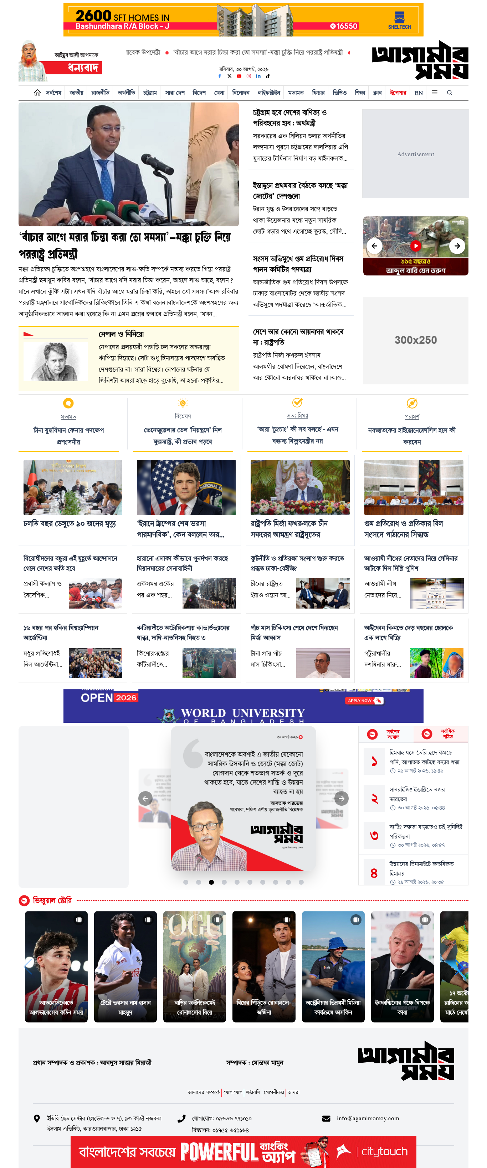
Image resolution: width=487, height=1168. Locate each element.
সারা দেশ (175, 92)
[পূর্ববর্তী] (374, 246)
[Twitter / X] (229, 76)
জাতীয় (76, 92)
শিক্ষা (360, 92)
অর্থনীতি (126, 92)
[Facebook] (219, 76)
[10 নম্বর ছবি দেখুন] (301, 882)
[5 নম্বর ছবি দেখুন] (237, 882)
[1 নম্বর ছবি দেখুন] (186, 882)
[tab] (386, 734)
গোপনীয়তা (274, 1092)
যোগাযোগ (233, 1092)
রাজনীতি (100, 92)
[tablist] (413, 734)
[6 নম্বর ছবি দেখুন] (250, 882)
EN (419, 92)
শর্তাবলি (253, 1092)
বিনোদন (241, 92)
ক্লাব (377, 92)
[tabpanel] (413, 814)
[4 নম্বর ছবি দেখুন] (224, 882)
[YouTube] (239, 76)
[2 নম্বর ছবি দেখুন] (199, 882)
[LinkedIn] (258, 76)
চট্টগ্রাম (150, 92)
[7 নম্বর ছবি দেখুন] (263, 882)
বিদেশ (199, 92)
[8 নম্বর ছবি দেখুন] (276, 882)
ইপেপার (398, 92)
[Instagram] (248, 76)
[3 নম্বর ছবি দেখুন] (211, 882)
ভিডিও (340, 92)
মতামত (296, 92)
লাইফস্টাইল (269, 92)
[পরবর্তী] (457, 246)
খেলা (219, 92)
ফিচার (318, 92)
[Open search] (450, 92)
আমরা (293, 1092)
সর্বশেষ (53, 92)
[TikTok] (268, 76)
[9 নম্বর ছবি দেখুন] (288, 882)
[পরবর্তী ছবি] (341, 798)
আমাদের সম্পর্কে (204, 1092)
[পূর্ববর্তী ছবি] (145, 798)
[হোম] (35, 92)
